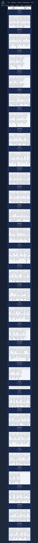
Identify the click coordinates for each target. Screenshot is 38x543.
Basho (2, 5)
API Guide (19, 2)
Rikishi (22, 5)
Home (9, 2)
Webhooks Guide (26, 2)
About (32, 2)
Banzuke (7, 5)
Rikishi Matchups (28, 5)
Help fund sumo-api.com (22, 542)
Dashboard (13, 2)
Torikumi (17, 5)
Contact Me (13, 542)
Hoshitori (12, 5)
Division (25, 7)
